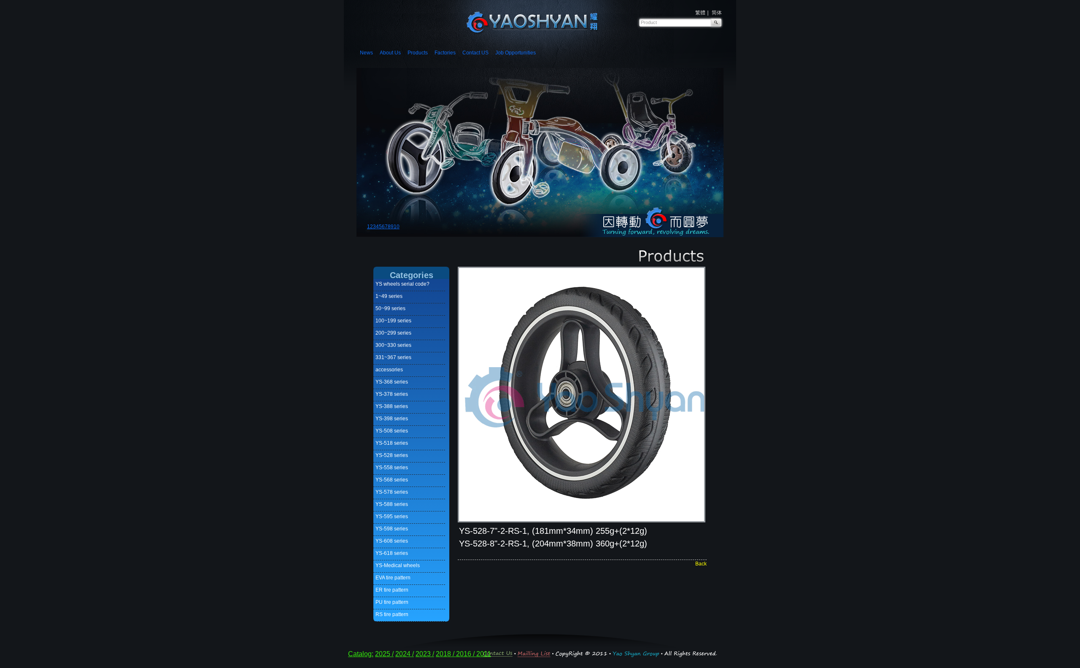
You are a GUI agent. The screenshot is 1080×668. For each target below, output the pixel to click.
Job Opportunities (515, 53)
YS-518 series (391, 443)
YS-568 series (391, 480)
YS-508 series (391, 431)
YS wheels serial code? (402, 284)
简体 (717, 13)
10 (397, 227)
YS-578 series (391, 492)
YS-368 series (391, 382)
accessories (389, 370)
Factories (445, 53)
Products (418, 53)
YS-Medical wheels (397, 565)
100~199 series (393, 321)
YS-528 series (391, 455)
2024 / (404, 653)
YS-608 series (391, 541)
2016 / (466, 653)
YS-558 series (391, 468)
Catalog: (360, 653)
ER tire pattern (391, 590)
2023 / (425, 653)
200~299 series (393, 333)
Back (701, 564)
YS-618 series (391, 553)
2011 (483, 653)
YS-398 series (391, 419)
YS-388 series (391, 406)
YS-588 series (391, 504)
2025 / (384, 653)
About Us (390, 53)
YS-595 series (391, 516)
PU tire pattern (391, 602)
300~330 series (393, 345)
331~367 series (393, 357)
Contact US (475, 53)
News (366, 53)
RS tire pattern (391, 614)
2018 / (446, 653)
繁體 (700, 13)
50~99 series (390, 308)
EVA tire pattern (392, 578)
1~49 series (388, 296)
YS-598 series (391, 529)
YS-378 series (391, 394)
